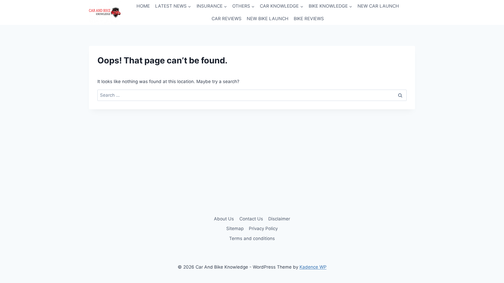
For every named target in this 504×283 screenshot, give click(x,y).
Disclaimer (279, 218)
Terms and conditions (252, 238)
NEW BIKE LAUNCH (267, 18)
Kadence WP (313, 267)
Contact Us (251, 218)
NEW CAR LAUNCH (378, 6)
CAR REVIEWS (227, 18)
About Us (224, 218)
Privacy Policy (263, 228)
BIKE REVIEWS (309, 18)
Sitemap (235, 228)
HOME (143, 6)
